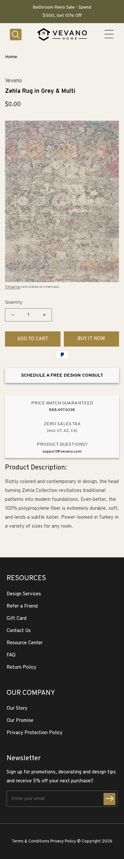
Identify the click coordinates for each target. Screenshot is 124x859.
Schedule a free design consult (62, 375)
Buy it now (91, 339)
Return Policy (21, 667)
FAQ (11, 655)
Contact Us (19, 631)
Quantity (13, 302)
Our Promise (20, 721)
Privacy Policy (63, 841)
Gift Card (16, 619)
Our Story (17, 708)
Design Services (24, 594)
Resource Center (25, 643)
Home (11, 57)
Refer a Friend (22, 606)
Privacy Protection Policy (34, 733)
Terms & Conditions (30, 841)
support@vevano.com (62, 451)
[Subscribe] (109, 799)
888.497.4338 (62, 410)
